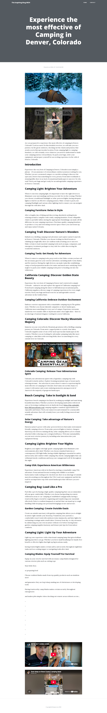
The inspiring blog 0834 (21, 2)
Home (85, 2)
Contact (92, 2)
